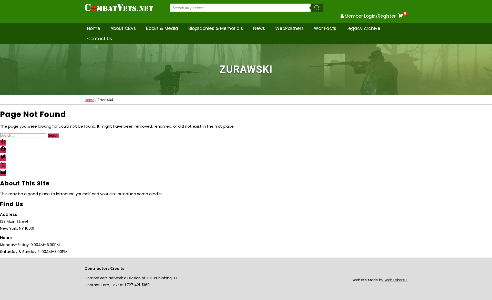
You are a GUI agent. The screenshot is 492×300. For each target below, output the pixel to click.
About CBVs (123, 28)
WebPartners (289, 28)
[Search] (317, 8)
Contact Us (99, 39)
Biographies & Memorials (215, 28)
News (259, 28)
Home (93, 28)
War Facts (325, 28)
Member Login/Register (370, 16)
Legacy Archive (363, 28)
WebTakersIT (395, 280)
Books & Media (162, 28)
